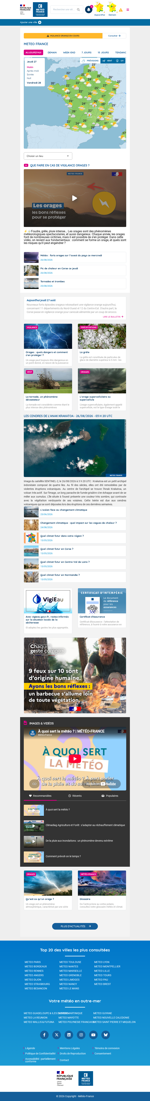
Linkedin (69, 1035)
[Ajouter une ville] (39, 22)
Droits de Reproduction (73, 1053)
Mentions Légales (70, 1048)
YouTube (93, 1035)
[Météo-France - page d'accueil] (85, 1078)
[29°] (111, 109)
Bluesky (105, 1035)
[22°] (75, 86)
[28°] (112, 93)
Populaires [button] (112, 795)
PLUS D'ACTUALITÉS (73, 926)
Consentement (103, 1053)
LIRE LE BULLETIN (111, 317)
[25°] (94, 91)
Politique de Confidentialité (40, 1053)
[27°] (101, 100)
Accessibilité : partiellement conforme (40, 1060)
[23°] (68, 105)
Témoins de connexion (107, 1048)
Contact (64, 1060)
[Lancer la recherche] (78, 9)
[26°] (71, 115)
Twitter (56, 1035)
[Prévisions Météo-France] (40, 9)
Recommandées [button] (42, 795)
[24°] (87, 74)
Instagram (81, 1035)
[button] (127, 9)
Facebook (44, 1035)
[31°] (104, 127)
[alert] (121, 10)
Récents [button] (77, 795)
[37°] (122, 137)
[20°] (50, 87)
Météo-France (86, 1096)
